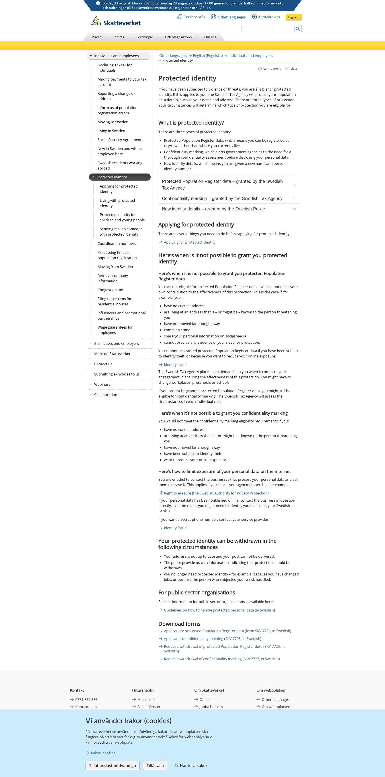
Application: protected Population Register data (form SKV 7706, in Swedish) (227, 630)
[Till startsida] (116, 24)
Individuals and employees (116, 55)
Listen (295, 68)
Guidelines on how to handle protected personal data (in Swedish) (219, 610)
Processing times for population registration (117, 255)
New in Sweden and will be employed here (120, 151)
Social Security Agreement (119, 139)
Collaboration (105, 394)
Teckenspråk (194, 16)
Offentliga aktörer (178, 37)
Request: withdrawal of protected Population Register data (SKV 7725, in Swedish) (224, 649)
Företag (118, 37)
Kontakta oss (269, 16)
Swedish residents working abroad (120, 165)
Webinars (102, 384)
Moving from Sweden (115, 266)
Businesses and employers (116, 343)
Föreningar (144, 37)
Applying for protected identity (119, 189)
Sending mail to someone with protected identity (121, 231)
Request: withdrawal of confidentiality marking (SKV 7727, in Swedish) (222, 658)
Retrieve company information (113, 278)
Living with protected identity (117, 203)
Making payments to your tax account (122, 82)
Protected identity (111, 177)
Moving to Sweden (113, 121)
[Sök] (297, 29)
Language (270, 68)
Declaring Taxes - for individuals (115, 68)
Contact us (103, 363)
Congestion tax (110, 289)
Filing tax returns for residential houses (115, 301)
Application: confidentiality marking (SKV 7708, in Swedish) (212, 638)
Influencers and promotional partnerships (122, 316)
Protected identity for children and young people (122, 217)
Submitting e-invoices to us (117, 374)
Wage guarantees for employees (115, 330)
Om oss (210, 37)
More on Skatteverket (112, 353)
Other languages (232, 17)
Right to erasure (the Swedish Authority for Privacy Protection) (216, 493)
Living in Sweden (111, 130)
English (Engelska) (208, 55)
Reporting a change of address (116, 96)
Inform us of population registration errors (117, 110)
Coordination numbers (117, 243)
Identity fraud (175, 364)
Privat (96, 37)
